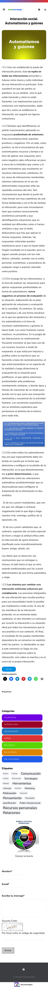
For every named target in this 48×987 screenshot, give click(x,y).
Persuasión (29, 798)
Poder (7, 738)
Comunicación (31, 773)
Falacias (6, 783)
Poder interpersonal (30, 803)
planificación (9, 803)
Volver (9, 669)
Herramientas (22, 783)
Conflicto (5, 778)
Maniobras (18, 788)
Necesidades (11, 731)
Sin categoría (11, 759)
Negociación (23, 793)
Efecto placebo (16, 778)
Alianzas (5, 773)
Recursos (9, 745)
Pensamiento (12, 798)
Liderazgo (7, 788)
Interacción (11, 724)
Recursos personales (20, 808)
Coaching (14, 773)
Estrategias (31, 778)
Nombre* (7, 871)
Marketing (30, 788)
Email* (5, 884)
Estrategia (10, 717)
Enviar (8, 950)
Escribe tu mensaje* (13, 895)
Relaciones (10, 752)
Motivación (9, 793)
